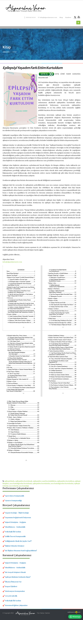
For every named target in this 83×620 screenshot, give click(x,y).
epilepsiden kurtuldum (65, 481)
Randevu (68, 17)
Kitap (61, 17)
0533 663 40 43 (31, 17)
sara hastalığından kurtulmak (21, 483)
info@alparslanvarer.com (48, 17)
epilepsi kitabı (9, 481)
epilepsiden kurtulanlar (41, 483)
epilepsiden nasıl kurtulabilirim (44, 481)
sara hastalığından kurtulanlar (62, 483)
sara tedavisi (13, 486)
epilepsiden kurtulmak (23, 481)
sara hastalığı (24, 486)
